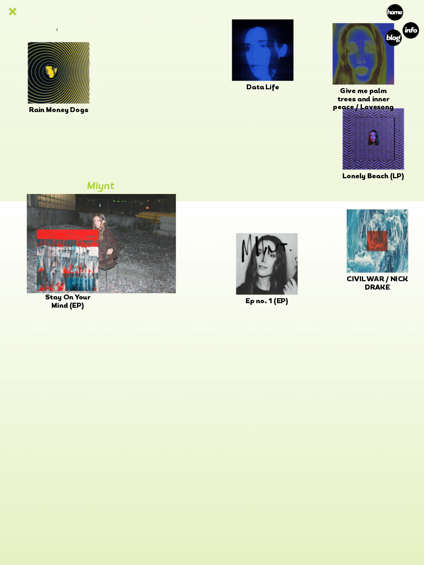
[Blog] (393, 38)
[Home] (395, 11)
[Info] (410, 30)
